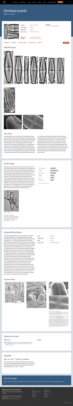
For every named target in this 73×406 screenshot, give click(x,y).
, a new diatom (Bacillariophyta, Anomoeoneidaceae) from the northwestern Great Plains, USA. (18, 344)
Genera (29, 2)
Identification (7, 42)
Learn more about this (43, 183)
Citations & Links (32, 42)
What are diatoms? (52, 2)
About (44, 2)
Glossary (39, 2)
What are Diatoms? (36, 391)
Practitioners (15, 2)
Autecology (13, 42)
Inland (52, 180)
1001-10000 (53, 168)
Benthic (52, 175)
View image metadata (8, 84)
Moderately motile (54, 170)
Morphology (22, 2)
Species (34, 2)
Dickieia (10, 10)
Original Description (22, 42)
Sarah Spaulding (33, 38)
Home (33, 390)
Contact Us (34, 395)
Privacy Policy (67, 402)
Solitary (52, 177)
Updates (39, 42)
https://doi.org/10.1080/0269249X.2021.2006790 (11, 398)
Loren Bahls (32, 37)
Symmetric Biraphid (34, 25)
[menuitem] (15, 2)
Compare (66, 42)
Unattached (53, 172)
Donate (60, 2)
